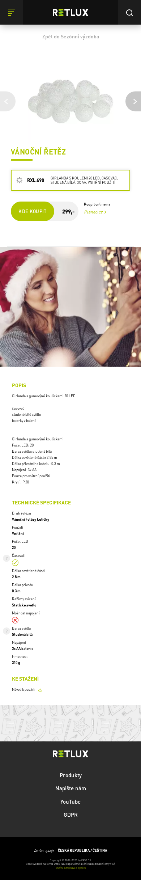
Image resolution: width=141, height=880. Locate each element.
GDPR (71, 814)
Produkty (71, 775)
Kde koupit (32, 211)
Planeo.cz (93, 212)
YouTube (70, 801)
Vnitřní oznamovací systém (71, 868)
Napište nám (70, 788)
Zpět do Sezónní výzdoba (70, 36)
